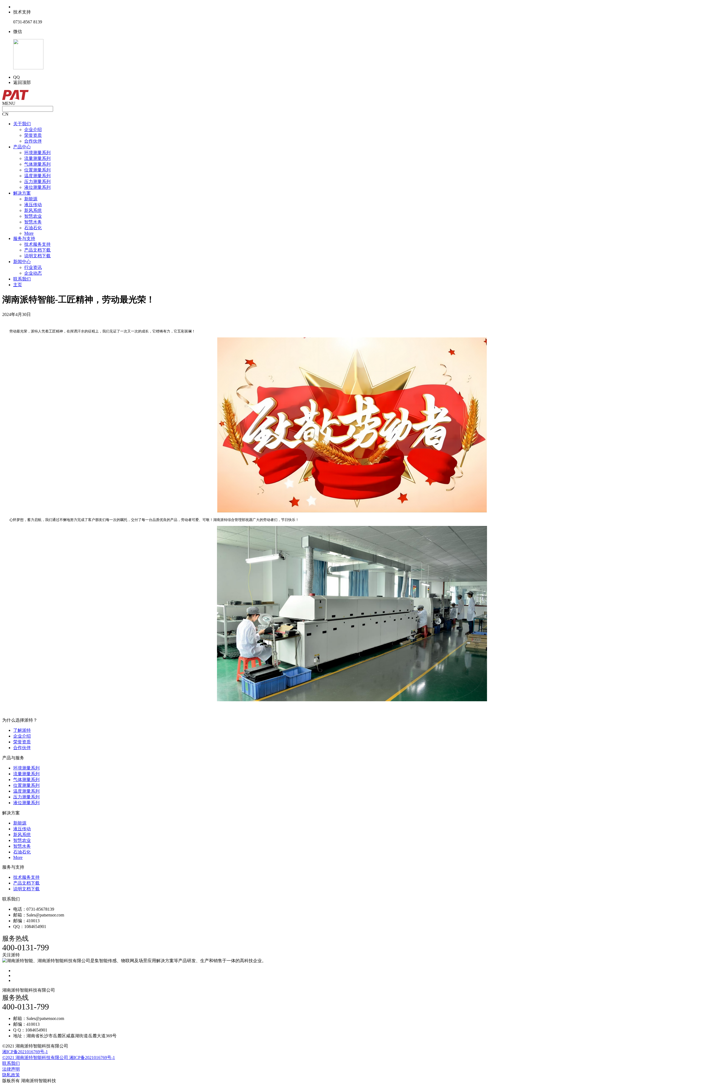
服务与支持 (24, 238)
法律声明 (11, 1069)
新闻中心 (22, 261)
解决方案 (22, 193)
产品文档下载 (37, 250)
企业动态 (33, 273)
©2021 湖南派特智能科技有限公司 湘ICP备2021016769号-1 (58, 1057)
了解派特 (22, 730)
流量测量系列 (37, 158)
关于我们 (22, 123)
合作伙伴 (33, 141)
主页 (17, 284)
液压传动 (33, 204)
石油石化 (33, 227)
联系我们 (22, 279)
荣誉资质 (33, 135)
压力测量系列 (37, 181)
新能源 (30, 199)
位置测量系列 (37, 170)
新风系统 (33, 210)
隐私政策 (11, 1075)
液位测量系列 (37, 187)
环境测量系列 (37, 152)
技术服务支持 (37, 244)
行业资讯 (33, 267)
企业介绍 (33, 129)
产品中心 (22, 146)
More (29, 233)
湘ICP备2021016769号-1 (25, 1051)
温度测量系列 (37, 175)
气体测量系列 (37, 164)
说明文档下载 (37, 255)
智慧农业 (33, 216)
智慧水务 (33, 222)
